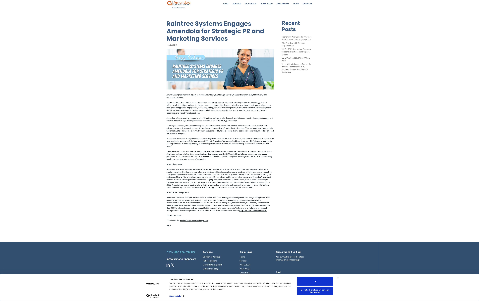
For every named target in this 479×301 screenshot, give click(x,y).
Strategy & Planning (211, 257)
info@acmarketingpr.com (181, 258)
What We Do (267, 4)
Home (226, 4)
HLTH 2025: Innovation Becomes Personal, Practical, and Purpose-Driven (296, 51)
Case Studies (283, 4)
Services (237, 4)
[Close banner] (338, 278)
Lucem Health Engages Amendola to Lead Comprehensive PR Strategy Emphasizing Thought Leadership (296, 68)
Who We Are (251, 4)
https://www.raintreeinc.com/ (253, 210)
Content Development (212, 264)
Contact (307, 4)
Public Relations (210, 260)
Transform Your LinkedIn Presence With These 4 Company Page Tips (296, 38)
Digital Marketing (210, 268)
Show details (175, 296)
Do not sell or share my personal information (315, 291)
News (296, 4)
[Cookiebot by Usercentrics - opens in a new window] (153, 296)
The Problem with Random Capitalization (293, 44)
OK (315, 281)
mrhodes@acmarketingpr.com (194, 220)
